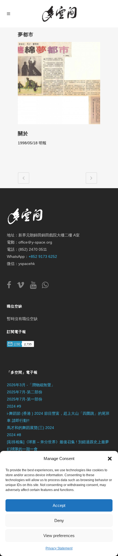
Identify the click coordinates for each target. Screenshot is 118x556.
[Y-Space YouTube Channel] (35, 286)
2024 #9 (14, 406)
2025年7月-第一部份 (24, 399)
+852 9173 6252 (43, 256)
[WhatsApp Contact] (45, 286)
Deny (59, 520)
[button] (110, 458)
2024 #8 (14, 435)
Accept (59, 505)
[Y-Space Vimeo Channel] (23, 286)
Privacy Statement (59, 548)
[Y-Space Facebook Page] (11, 286)
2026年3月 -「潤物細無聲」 (31, 385)
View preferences (59, 535)
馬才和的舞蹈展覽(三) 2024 (30, 427)
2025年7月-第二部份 (24, 392)
